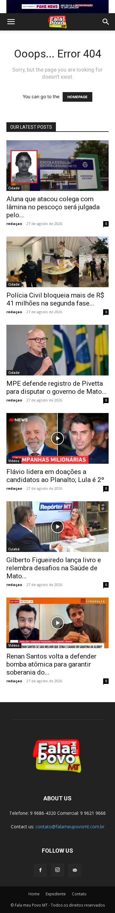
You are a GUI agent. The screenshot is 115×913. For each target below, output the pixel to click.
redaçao (14, 223)
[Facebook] (40, 870)
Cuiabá (13, 549)
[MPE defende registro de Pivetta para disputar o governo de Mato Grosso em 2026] (57, 350)
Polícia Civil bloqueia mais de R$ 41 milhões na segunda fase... (55, 299)
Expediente (56, 894)
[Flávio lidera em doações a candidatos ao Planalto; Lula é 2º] (57, 438)
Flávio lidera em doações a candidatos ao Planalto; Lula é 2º (55, 476)
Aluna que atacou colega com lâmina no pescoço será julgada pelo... (53, 207)
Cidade (13, 188)
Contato (79, 894)
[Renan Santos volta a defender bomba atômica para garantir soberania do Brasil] (57, 623)
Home (34, 894)
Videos (13, 461)
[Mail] (74, 870)
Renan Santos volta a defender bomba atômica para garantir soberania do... (51, 664)
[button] (11, 21)
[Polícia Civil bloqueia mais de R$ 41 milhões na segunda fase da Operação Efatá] (57, 262)
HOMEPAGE (77, 97)
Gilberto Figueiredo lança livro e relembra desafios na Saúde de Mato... (53, 568)
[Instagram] (57, 870)
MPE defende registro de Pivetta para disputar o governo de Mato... (56, 387)
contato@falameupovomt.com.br (69, 826)
